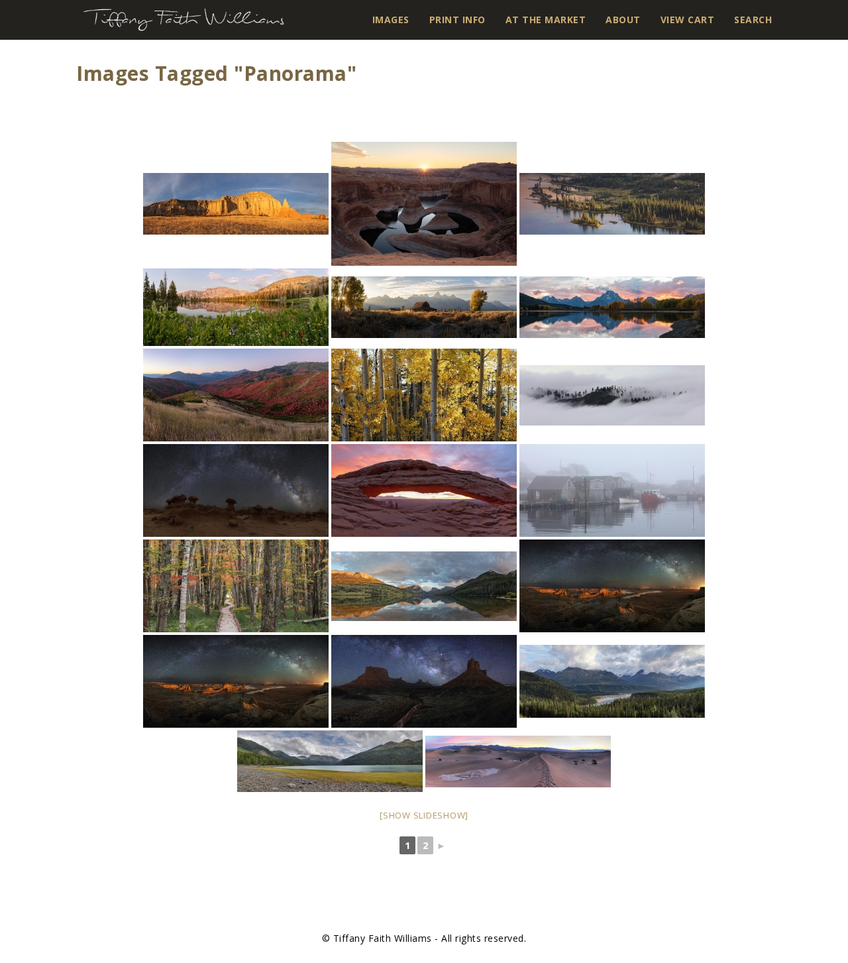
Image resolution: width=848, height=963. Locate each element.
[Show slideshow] (424, 815)
